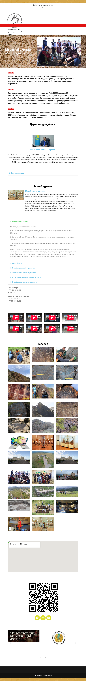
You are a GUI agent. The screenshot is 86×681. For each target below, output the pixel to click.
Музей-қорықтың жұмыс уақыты (24, 282)
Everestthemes (47, 675)
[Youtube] (48, 617)
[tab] (43, 173)
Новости (11, 72)
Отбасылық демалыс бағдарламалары (26, 277)
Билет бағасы (17, 263)
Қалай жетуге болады (20, 222)
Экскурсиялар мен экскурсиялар (24, 273)
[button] (40, 66)
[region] (43, 51)
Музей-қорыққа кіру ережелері (23, 268)
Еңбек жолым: (17, 173)
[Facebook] (37, 617)
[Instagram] (43, 617)
